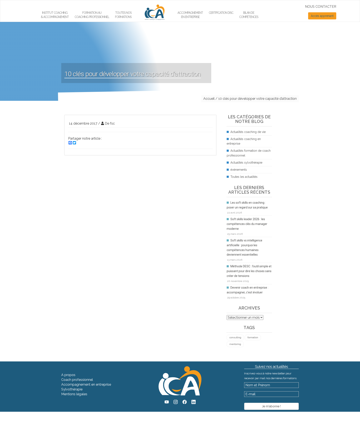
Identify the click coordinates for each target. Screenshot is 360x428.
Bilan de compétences (248, 15)
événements (238, 169)
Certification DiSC (221, 12)
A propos (68, 375)
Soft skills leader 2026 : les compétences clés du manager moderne (247, 223)
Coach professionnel (77, 380)
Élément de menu (152, 5)
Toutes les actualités (244, 176)
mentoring (235, 344)
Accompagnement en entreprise (190, 15)
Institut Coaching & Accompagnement (55, 15)
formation (253, 337)
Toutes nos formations (123, 15)
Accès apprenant (322, 16)
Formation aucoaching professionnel (92, 15)
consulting (235, 337)
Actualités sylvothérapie (246, 162)
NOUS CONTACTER (320, 7)
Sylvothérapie (71, 389)
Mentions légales (74, 394)
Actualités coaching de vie (248, 132)
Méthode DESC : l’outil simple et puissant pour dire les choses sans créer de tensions (249, 271)
